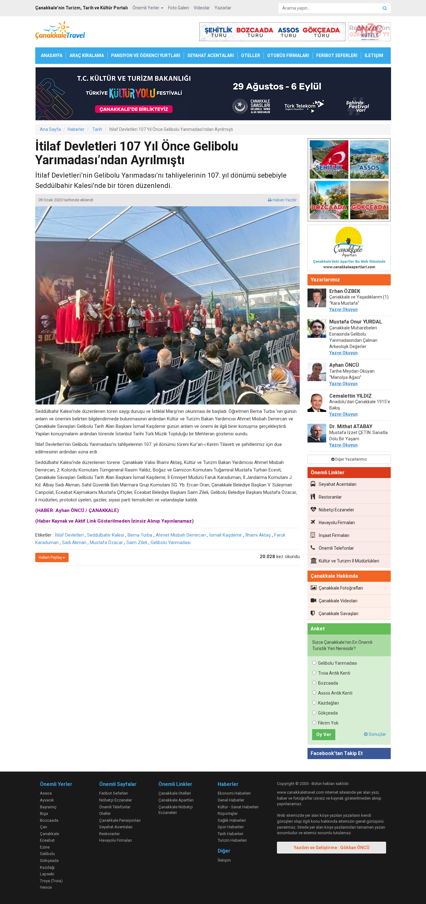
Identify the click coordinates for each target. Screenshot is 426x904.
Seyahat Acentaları (337, 484)
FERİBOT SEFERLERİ (336, 55)
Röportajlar (228, 813)
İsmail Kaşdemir (225, 535)
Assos (46, 793)
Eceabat (47, 840)
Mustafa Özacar (106, 542)
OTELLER (250, 55)
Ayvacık (47, 800)
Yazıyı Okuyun (343, 309)
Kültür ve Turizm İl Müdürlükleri (349, 560)
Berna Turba (140, 535)
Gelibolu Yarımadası (171, 542)
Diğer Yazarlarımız (350, 459)
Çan (43, 827)
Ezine (45, 847)
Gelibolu (47, 853)
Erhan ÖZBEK (344, 291)
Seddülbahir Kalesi (105, 535)
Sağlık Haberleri (232, 820)
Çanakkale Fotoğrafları (341, 588)
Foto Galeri (178, 7)
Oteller (105, 813)
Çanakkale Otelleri (174, 793)
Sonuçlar (377, 734)
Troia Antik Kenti (334, 673)
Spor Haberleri (231, 827)
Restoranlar (330, 497)
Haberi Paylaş (51, 557)
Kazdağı (47, 867)
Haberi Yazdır (284, 200)
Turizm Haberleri (232, 840)
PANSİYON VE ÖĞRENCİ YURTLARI (145, 55)
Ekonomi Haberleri (234, 793)
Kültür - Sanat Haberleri (238, 807)
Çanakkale (49, 833)
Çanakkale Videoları (338, 600)
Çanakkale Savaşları (338, 613)
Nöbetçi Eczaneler (336, 509)
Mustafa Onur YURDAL (355, 322)
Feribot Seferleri (113, 793)
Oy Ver (323, 734)
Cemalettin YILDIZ (350, 396)
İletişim (224, 860)
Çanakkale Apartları (176, 800)
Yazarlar (223, 7)
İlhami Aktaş (258, 535)
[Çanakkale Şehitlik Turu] (349, 181)
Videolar (202, 7)
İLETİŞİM (374, 55)
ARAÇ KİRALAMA (87, 55)
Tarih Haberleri (230, 833)
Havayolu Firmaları (337, 522)
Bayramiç (48, 807)
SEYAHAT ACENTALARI (210, 55)
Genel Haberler (231, 800)
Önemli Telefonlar (336, 548)
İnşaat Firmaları (334, 535)
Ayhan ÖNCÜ (344, 365)
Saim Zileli (136, 542)
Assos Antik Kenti (335, 693)
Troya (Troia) (51, 880)
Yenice (46, 887)
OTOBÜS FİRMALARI (288, 55)
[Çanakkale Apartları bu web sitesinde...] (349, 248)
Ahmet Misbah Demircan (181, 535)
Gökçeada (328, 712)
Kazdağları (328, 703)
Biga (44, 813)
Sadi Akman (74, 542)
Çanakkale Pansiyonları (120, 820)
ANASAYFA (51, 55)
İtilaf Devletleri (69, 535)
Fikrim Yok (328, 722)
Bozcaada (328, 683)
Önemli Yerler (146, 7)
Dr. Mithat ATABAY (350, 426)
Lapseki (47, 874)
